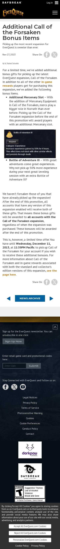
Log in (50, 2)
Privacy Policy (30, 402)
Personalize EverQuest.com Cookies (30, 539)
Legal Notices (30, 397)
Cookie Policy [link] (22, 545)
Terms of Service (30, 407)
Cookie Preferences (30, 423)
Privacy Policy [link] (38, 545)
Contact (30, 433)
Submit (33, 365)
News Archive (30, 298)
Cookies (30, 418)
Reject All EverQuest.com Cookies (30, 533)
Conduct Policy (30, 428)
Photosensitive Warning (30, 413)
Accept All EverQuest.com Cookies (30, 526)
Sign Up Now (13, 341)
